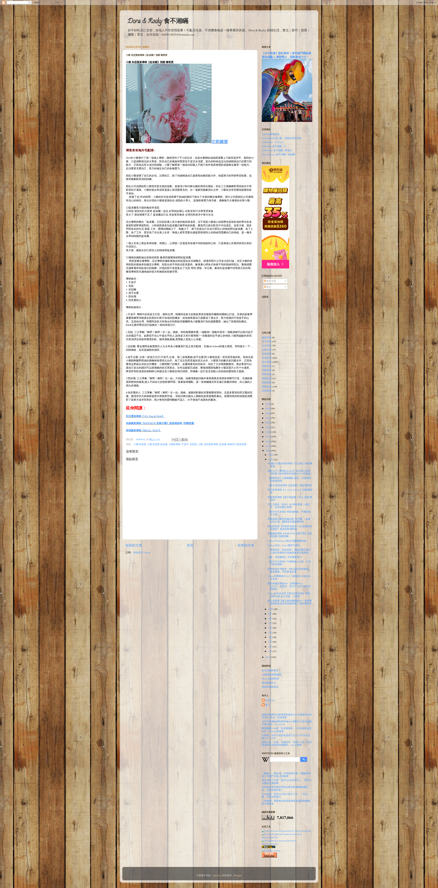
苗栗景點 (266, 382)
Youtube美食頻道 (270, 134)
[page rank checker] (271, 850)
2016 (268, 450)
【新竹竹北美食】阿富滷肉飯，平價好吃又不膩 (289, 513)
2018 (268, 441)
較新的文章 (134, 545)
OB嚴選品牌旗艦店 (272, 674)
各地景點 (266, 353)
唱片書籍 (266, 361)
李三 (267, 704)
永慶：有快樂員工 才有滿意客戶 (285, 557)
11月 (271, 459)
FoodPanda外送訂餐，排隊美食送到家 (281, 138)
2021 (268, 427)
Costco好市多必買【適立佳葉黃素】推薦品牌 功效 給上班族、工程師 (289, 595)
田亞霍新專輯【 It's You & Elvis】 (145, 416)
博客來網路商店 (270, 686)
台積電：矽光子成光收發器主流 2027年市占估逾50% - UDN (286, 737)
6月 (270, 627)
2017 (268, 446)
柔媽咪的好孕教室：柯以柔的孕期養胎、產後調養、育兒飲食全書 (289, 570)
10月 (271, 609)
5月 (270, 632)
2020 (268, 431)
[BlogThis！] (176, 439)
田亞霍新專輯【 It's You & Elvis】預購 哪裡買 (290, 491)
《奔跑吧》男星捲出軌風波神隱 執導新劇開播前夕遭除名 (286, 802)
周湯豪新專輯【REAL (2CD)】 (143, 430)
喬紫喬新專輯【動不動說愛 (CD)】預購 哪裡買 (290, 498)
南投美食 (266, 337)
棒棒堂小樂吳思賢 (237, 444)
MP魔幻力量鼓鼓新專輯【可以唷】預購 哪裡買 (290, 465)
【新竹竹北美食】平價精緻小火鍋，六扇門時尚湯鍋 (289, 563)
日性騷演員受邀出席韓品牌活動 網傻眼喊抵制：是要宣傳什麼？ (285, 788)
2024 (268, 413)
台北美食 (266, 345)
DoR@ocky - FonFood (273, 142)
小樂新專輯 (174, 444)
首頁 (190, 545)
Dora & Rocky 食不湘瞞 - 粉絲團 (278, 154)
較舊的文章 (246, 545)
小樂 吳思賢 (140, 444)
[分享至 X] (180, 439)
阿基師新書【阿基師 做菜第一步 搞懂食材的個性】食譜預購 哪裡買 (290, 528)
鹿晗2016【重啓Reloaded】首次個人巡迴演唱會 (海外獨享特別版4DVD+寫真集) (289, 472)
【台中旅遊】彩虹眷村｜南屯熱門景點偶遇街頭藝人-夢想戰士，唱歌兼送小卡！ (286, 55)
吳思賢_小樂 (196, 444)
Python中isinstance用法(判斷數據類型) (287, 540)
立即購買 (219, 141)
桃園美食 (266, 378)
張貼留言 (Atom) (142, 552)
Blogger (238, 875)
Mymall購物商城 (270, 678)
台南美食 (266, 349)
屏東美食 (266, 374)
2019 (268, 436)
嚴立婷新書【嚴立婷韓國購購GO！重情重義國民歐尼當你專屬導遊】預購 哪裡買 (290, 602)
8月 (270, 618)
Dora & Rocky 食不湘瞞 (157, 21)
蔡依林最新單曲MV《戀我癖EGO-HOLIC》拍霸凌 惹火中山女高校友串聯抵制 (289, 586)
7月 (270, 623)
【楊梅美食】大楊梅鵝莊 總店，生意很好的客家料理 (289, 479)
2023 (268, 417)
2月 (270, 646)
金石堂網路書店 (270, 670)
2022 (268, 422)
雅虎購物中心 (269, 682)
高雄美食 (266, 390)
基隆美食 (266, 366)
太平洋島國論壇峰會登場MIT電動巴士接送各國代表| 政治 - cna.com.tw (287, 723)
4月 (270, 637)
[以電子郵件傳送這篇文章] (173, 439)
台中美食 (266, 341)
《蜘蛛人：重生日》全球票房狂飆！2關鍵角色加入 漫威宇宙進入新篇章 (286, 775)
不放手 (185, 444)
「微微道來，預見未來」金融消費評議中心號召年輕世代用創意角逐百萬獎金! (289, 551)
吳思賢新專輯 (211, 444)
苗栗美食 (266, 386)
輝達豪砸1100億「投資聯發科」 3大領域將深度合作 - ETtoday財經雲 (286, 730)
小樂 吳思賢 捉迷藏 (157, 444)
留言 (268, 286)
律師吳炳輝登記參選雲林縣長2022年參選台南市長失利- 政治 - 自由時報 (287, 716)
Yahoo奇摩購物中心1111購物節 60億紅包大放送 (289, 577)
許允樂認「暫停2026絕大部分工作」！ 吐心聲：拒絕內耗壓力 (285, 795)
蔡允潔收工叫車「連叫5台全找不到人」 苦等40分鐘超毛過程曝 (286, 781)
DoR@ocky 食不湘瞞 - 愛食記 (277, 150)
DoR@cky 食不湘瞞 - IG (274, 146)
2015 (268, 657)
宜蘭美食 (266, 370)
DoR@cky (270, 700)
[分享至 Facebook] (183, 439)
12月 (271, 454)
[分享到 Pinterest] (186, 439)
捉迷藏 (222, 444)
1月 (270, 651)
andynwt (217, 875)
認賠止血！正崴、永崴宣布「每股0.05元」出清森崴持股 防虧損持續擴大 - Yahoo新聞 (286, 743)
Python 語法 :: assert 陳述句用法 (284, 545)
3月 (270, 641)
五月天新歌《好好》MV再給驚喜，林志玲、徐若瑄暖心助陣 (289, 506)
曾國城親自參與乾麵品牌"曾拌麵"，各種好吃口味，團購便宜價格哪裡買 (289, 520)
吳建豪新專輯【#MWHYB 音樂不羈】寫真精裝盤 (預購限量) (160, 423)
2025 (268, 408)
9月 (270, 613)
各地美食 (266, 357)
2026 (268, 403)
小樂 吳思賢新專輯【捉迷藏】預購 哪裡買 (290, 485)
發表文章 (271, 280)
